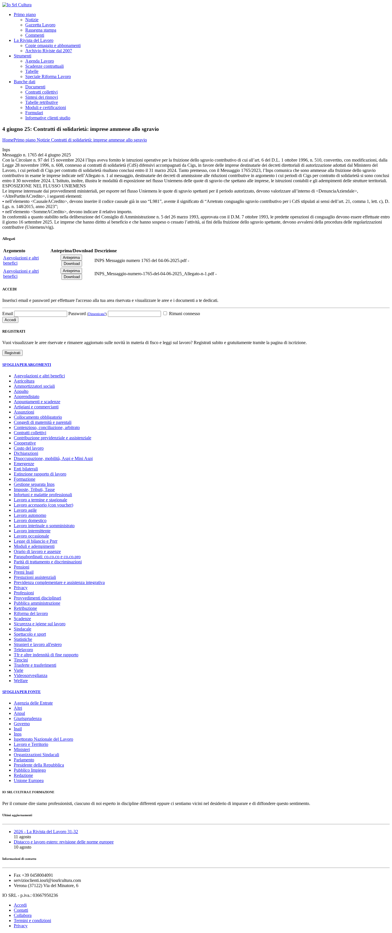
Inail (18, 728)
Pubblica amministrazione (37, 603)
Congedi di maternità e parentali (42, 422)
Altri (18, 708)
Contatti (21, 910)
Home (7, 139)
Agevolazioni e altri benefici (39, 375)
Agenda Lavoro (39, 61)
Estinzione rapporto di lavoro (40, 474)
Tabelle (31, 71)
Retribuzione (25, 608)
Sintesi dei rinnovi (41, 97)
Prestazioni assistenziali (35, 577)
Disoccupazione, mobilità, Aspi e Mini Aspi (53, 458)
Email (7, 313)
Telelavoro (23, 649)
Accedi (20, 905)
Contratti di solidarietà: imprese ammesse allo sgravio (99, 139)
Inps (18, 734)
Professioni (24, 592)
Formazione (24, 479)
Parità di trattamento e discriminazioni (48, 561)
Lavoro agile (25, 510)
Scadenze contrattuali (44, 66)
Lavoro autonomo (30, 515)
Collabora (23, 915)
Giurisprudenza (28, 718)
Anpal (19, 713)
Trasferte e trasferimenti (35, 665)
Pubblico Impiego (30, 770)
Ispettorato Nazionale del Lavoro (43, 739)
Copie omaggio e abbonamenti (53, 45)
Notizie (31, 19)
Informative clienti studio (47, 117)
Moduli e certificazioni (45, 107)
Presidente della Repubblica (39, 765)
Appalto (21, 391)
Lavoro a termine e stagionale (40, 499)
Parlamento (24, 759)
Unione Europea (29, 780)
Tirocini (21, 659)
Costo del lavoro (29, 448)
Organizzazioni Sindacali (36, 754)
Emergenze (24, 463)
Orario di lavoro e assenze (37, 551)
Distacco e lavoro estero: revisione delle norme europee (64, 841)
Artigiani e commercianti (36, 406)
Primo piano (25, 14)
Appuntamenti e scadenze (37, 401)
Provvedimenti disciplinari (37, 598)
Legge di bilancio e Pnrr (35, 541)
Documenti (35, 86)
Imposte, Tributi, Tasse (34, 489)
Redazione (23, 775)
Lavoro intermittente (32, 530)
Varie (18, 670)
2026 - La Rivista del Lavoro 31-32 (46, 831)
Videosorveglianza (30, 675)
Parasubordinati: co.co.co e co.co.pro (47, 556)
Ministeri (22, 749)
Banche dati (24, 81)
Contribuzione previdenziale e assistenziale (52, 437)
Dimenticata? (97, 314)
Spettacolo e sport (30, 634)
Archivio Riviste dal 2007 (48, 50)
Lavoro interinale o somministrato (44, 525)
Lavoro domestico (30, 520)
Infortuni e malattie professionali (43, 494)
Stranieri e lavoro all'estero (38, 644)
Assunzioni (24, 412)
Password (87, 313)
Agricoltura (24, 381)
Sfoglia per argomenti (26, 364)
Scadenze (22, 618)
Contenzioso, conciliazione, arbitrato (47, 427)
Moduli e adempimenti (34, 546)
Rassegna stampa (40, 30)
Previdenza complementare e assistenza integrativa (59, 582)
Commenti (34, 35)
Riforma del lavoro (31, 613)
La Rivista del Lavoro (33, 40)
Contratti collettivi (41, 92)
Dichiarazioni (26, 453)
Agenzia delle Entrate (33, 703)
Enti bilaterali (26, 468)
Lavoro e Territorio (31, 744)
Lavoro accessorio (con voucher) (43, 505)
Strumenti (22, 55)
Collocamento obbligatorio (38, 417)
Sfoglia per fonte (21, 692)
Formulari (34, 112)
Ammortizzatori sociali (34, 386)
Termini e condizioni (32, 920)
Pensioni (21, 567)
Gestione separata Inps (34, 484)
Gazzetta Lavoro (40, 24)
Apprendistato (26, 396)
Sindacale (22, 628)
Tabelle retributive (41, 102)
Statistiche (23, 639)
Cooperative (25, 443)
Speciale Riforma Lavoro (48, 76)
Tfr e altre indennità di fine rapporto (46, 654)
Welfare (21, 680)
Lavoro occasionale (31, 536)
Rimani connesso (184, 313)
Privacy (21, 587)
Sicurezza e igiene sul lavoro (39, 623)
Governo (22, 723)
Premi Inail (24, 572)
